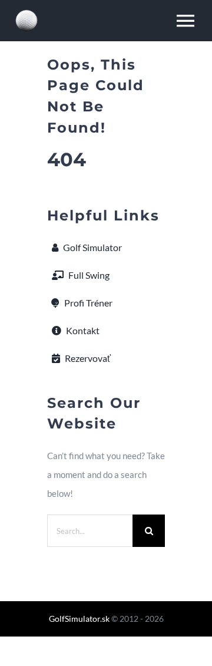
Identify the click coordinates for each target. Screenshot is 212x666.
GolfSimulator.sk (79, 619)
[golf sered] (26, 13)
